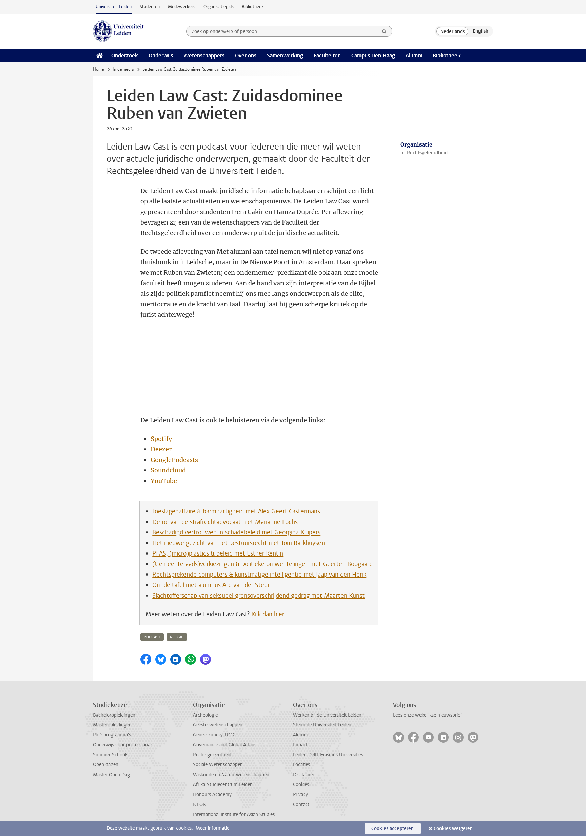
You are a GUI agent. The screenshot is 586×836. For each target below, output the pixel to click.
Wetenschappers (203, 55)
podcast (152, 637)
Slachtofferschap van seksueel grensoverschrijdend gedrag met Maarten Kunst (258, 595)
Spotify (161, 439)
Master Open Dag (111, 775)
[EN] (480, 31)
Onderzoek (124, 55)
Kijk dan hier (267, 614)
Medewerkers (181, 6)
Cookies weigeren (453, 828)
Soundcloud (168, 470)
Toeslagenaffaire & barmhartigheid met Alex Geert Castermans (236, 511)
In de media (123, 69)
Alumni (414, 55)
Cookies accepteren (392, 828)
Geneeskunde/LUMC (214, 735)
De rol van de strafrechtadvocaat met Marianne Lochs (225, 522)
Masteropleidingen (112, 725)
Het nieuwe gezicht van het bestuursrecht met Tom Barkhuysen (238, 543)
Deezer (161, 449)
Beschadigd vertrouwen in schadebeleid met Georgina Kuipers (236, 532)
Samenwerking (285, 55)
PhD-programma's (112, 735)
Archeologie (205, 715)
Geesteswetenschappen (217, 725)
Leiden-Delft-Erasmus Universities (328, 755)
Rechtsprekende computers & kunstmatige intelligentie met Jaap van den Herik (259, 574)
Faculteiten (327, 55)
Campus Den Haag (373, 55)
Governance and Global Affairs (224, 745)
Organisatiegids (218, 6)
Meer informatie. (213, 828)
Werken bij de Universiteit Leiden (327, 715)
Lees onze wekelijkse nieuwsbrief (427, 715)
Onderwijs (161, 55)
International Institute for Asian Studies (234, 814)
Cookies (301, 784)
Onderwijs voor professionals (123, 745)
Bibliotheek (253, 6)
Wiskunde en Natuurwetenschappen (231, 775)
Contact (301, 804)
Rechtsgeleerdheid (427, 153)
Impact (300, 745)
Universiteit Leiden (114, 6)
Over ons (245, 55)
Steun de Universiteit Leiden (322, 725)
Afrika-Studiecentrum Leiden (223, 784)
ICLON (199, 804)
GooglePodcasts (174, 460)
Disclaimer (303, 775)
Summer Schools (110, 755)
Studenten (150, 6)
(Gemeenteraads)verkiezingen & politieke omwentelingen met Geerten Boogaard (262, 564)
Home (98, 69)
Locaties (301, 764)
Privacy (300, 794)
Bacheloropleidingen (114, 715)
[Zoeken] (384, 31)
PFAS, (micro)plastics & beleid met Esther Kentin (217, 553)
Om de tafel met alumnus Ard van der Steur (211, 585)
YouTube (164, 481)
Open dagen (105, 764)
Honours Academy (212, 794)
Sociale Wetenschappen (218, 764)
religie (176, 637)
